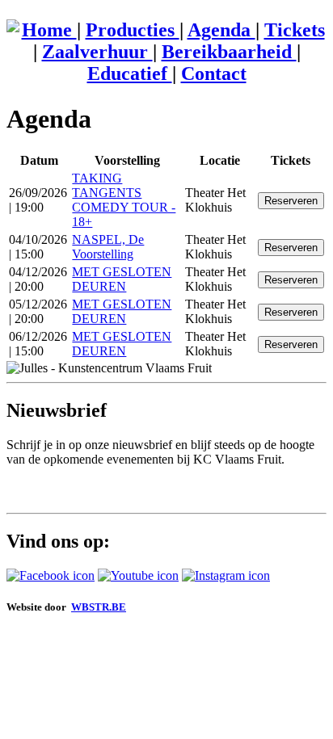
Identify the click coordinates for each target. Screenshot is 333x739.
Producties (132, 29)
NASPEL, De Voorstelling (108, 247)
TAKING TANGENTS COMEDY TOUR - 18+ (123, 200)
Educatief (129, 73)
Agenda (221, 29)
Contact (214, 73)
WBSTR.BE (98, 607)
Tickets (294, 29)
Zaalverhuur (97, 51)
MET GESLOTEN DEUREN (121, 279)
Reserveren (291, 201)
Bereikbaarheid (229, 51)
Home (49, 29)
